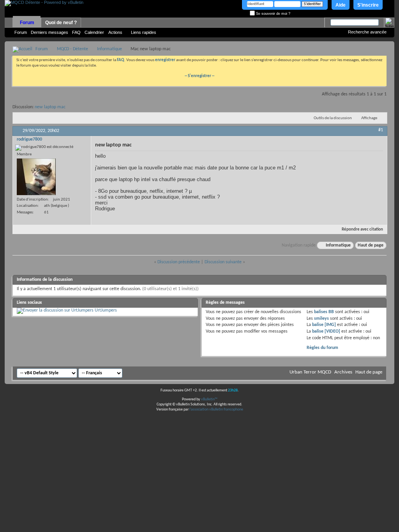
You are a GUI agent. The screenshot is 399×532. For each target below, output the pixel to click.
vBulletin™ (209, 399)
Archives (343, 372)
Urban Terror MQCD (310, 372)
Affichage (369, 118)
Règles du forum (322, 347)
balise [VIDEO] (326, 331)
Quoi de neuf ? (61, 22)
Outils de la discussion (333, 118)
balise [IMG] (324, 324)
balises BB (324, 312)
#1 (380, 130)
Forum (27, 22)
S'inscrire (368, 5)
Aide (340, 5)
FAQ (76, 32)
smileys (321, 318)
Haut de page (370, 245)
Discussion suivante (223, 262)
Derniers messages (49, 32)
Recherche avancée (367, 32)
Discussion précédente (178, 262)
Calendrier (94, 32)
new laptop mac (50, 107)
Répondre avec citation (362, 229)
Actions (115, 32)
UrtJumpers (106, 310)
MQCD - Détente (72, 49)
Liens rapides (143, 32)
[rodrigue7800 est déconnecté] (36, 177)
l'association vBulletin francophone (216, 409)
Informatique (109, 49)
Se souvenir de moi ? (272, 14)
